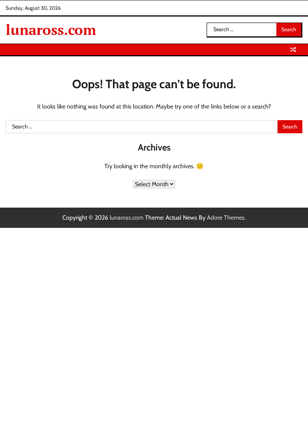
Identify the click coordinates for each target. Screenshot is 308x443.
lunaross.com (51, 29)
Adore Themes (226, 217)
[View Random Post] (293, 49)
